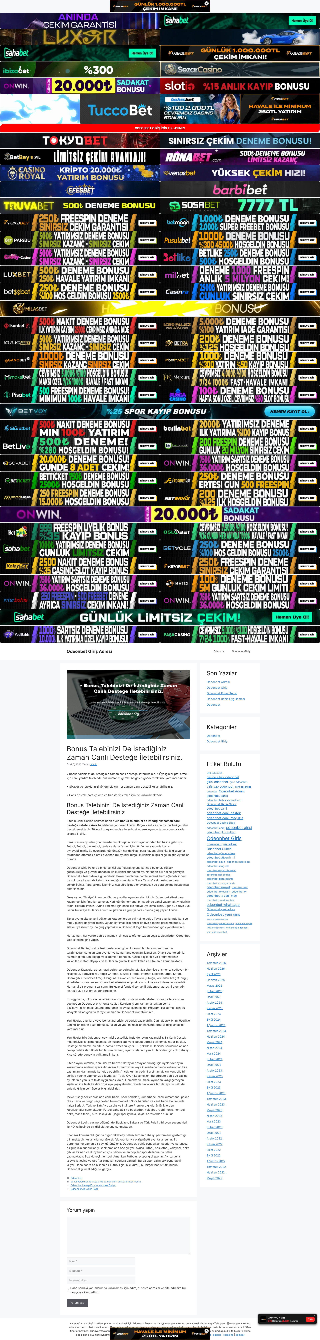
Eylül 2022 (213, 1155)
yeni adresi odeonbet (237, 927)
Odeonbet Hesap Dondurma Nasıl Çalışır (93, 1185)
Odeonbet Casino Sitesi (221, 822)
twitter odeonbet (215, 927)
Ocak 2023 (214, 1132)
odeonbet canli (217, 808)
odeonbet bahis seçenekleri (223, 800)
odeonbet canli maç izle (225, 818)
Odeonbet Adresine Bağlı (84, 1188)
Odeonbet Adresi (218, 682)
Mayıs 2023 (214, 1110)
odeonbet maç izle (218, 866)
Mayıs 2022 (214, 1178)
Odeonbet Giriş (241, 651)
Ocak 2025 (214, 997)
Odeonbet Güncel (219, 849)
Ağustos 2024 (216, 1025)
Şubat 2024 (214, 1059)
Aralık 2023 (214, 1070)
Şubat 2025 (214, 991)
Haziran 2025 (216, 980)
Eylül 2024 (214, 1019)
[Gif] (160, 308)
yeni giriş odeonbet (217, 932)
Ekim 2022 (214, 1149)
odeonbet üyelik (244, 923)
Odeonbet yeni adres (221, 909)
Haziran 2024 (216, 1036)
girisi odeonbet (217, 782)
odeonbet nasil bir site (218, 874)
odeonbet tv (239, 891)
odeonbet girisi (239, 827)
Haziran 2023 (216, 1104)
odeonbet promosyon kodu (221, 883)
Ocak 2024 (214, 1065)
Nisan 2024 (214, 1048)
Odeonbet (219, 651)
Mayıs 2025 (214, 985)
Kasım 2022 (214, 1144)
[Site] (80, 222)
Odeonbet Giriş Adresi (89, 651)
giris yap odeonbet (220, 786)
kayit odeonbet (243, 786)
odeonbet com (215, 828)
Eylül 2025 (213, 974)
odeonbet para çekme (220, 878)
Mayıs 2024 (214, 1042)
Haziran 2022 (216, 1172)
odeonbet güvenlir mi (221, 857)
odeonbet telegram (218, 891)
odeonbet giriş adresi (222, 844)
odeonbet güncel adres (221, 853)
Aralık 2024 (214, 1002)
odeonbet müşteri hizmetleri (221, 870)
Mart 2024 (214, 1053)
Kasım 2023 (215, 1076)
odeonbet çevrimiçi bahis (217, 919)
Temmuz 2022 (216, 1166)
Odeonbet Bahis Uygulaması (226, 699)
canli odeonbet (214, 773)
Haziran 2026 (216, 968)
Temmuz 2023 (216, 1099)
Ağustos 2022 (216, 1161)
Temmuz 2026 (216, 963)
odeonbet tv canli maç (222, 895)
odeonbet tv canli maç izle (220, 900)
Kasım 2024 (215, 1008)
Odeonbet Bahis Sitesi (221, 804)
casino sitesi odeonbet (223, 777)
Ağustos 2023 (216, 1093)
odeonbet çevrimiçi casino (220, 923)
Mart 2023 (214, 1121)
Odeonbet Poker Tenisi (222, 693)
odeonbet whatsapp (223, 904)
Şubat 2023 (214, 1127)
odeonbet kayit (216, 861)
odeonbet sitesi (240, 887)
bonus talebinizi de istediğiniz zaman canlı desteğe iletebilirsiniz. (106, 1181)
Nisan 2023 (214, 1115)
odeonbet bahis (217, 795)
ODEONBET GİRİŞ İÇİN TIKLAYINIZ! (160, 128)
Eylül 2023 (214, 1087)
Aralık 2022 (214, 1138)
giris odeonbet (239, 782)
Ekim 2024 (214, 1014)
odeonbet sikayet (218, 887)
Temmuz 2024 (216, 1031)
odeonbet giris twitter (221, 832)
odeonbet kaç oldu (238, 861)
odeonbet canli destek (224, 813)
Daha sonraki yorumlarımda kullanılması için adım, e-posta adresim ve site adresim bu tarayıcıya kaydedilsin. (128, 1290)
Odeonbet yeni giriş (223, 914)
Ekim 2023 (214, 1082)
